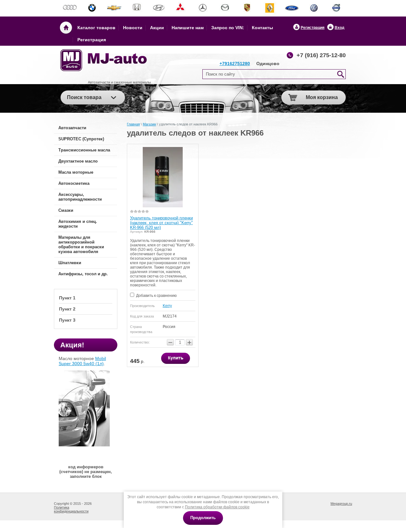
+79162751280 (234, 63)
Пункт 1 (67, 297)
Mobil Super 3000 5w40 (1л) (82, 361)
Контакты (262, 27)
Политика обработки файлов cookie (217, 507)
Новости (132, 27)
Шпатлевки (69, 262)
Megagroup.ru (341, 503)
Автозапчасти (72, 127)
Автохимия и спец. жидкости (77, 224)
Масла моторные (75, 172)
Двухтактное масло (78, 161)
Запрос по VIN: (227, 27)
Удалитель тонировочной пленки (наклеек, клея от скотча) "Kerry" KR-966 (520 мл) (161, 223)
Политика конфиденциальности (71, 509)
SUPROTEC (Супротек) (81, 139)
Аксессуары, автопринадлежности (80, 197)
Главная (133, 124)
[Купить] (175, 358)
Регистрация (312, 27)
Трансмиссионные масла (84, 150)
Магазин (149, 124)
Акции (157, 27)
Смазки (65, 210)
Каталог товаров (96, 27)
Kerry (167, 306)
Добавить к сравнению (156, 295)
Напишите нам (188, 27)
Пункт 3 (67, 320)
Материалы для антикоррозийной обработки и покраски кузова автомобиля (81, 244)
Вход (339, 27)
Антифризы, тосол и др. (83, 273)
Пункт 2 (67, 308)
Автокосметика (73, 183)
